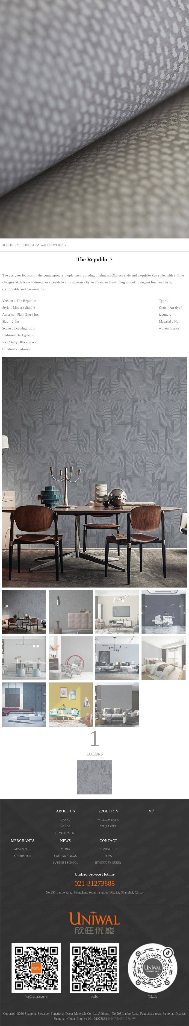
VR (151, 811)
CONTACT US (108, 849)
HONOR (65, 826)
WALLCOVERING (53, 245)
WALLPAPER (108, 826)
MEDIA (65, 849)
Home (10, 245)
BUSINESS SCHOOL (65, 862)
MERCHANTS (22, 841)
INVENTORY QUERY (108, 862)
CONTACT (108, 841)
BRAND (66, 819)
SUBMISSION (22, 856)
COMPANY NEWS (65, 856)
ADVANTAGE (22, 849)
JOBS (108, 856)
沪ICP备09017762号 (122, 1018)
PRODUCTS (28, 245)
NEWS (65, 841)
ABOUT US (65, 811)
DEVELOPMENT (65, 833)
